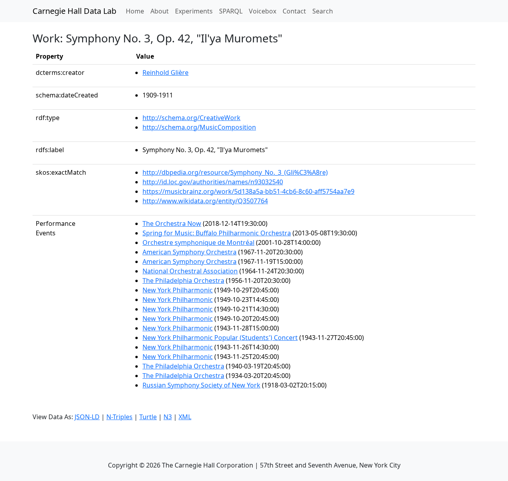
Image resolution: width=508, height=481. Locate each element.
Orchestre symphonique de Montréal (198, 242)
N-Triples (119, 416)
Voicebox (262, 11)
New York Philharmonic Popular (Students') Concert (220, 337)
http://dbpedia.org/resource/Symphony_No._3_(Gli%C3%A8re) (235, 172)
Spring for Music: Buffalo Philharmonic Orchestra (216, 233)
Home (136, 10)
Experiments (194, 11)
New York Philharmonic (177, 290)
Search (322, 11)
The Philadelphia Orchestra (183, 280)
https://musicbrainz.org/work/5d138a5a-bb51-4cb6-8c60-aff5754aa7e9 (248, 191)
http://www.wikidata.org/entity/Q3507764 (205, 201)
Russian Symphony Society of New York (201, 385)
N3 (168, 416)
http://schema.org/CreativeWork (191, 117)
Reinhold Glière (165, 72)
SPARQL (230, 11)
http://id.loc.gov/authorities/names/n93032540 (212, 182)
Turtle (148, 416)
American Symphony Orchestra (189, 252)
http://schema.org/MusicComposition (199, 127)
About (159, 11)
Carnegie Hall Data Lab (74, 11)
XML (185, 416)
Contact (294, 11)
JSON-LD (87, 416)
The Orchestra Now (171, 223)
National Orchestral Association (190, 271)
